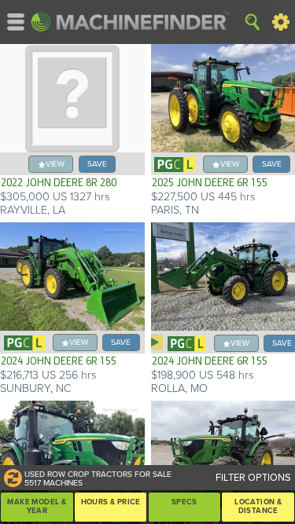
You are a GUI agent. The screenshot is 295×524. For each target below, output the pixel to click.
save (97, 164)
